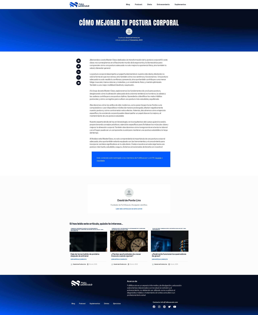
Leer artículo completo (78, 259)
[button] (78, 61)
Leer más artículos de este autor (129, 209)
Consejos (73, 228)
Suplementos (180, 4)
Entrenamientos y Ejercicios (78, 229)
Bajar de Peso (156, 228)
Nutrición (89, 229)
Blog (128, 4)
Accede (158, 158)
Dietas (106, 303)
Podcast (138, 4)
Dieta (149, 4)
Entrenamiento (163, 4)
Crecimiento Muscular (82, 228)
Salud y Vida (99, 229)
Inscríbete (101, 161)
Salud (94, 229)
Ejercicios (117, 303)
